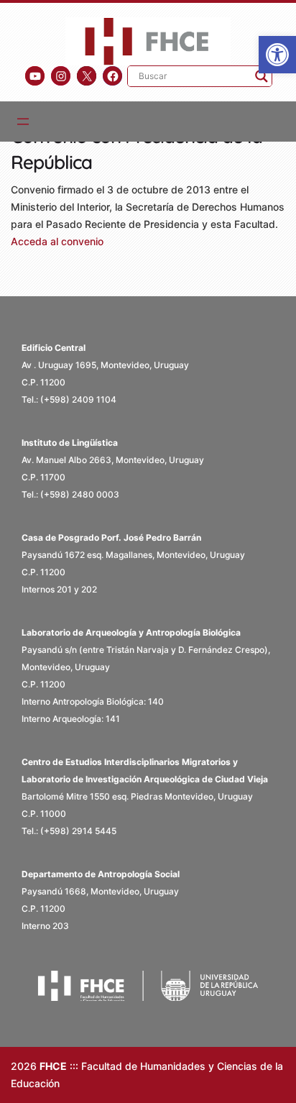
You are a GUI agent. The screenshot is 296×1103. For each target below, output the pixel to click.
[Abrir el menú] (23, 121)
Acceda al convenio (57, 241)
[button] (277, 54)
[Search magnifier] (261, 76)
